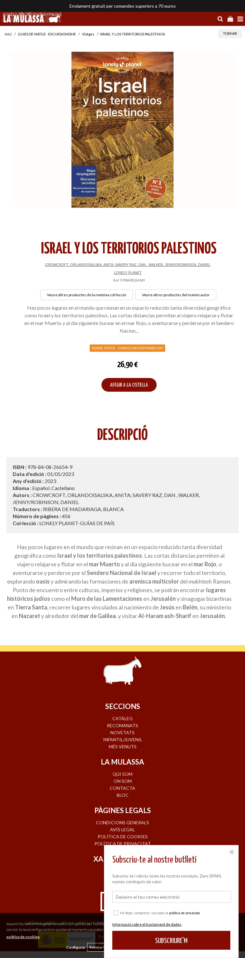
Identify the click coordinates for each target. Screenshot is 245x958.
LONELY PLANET (128, 273)
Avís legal (122, 829)
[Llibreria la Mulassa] (32, 18)
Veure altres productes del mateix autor (176, 294)
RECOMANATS (122, 725)
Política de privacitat (122, 843)
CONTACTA (122, 788)
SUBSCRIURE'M (171, 941)
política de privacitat (184, 913)
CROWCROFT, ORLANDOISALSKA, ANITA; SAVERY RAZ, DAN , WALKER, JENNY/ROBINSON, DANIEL (128, 265)
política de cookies (23, 936)
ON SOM (123, 781)
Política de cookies (123, 836)
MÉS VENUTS (123, 746)
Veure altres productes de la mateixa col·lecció (86, 294)
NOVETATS (122, 732)
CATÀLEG (122, 718)
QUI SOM (122, 774)
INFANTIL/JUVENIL (122, 739)
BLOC (123, 795)
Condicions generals (122, 822)
